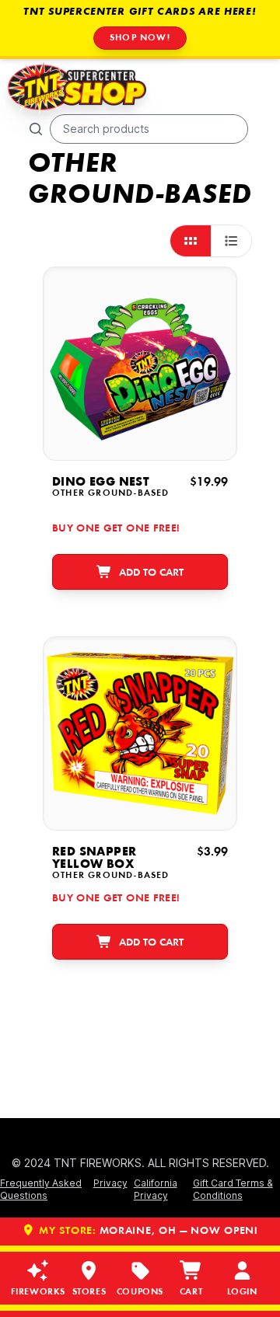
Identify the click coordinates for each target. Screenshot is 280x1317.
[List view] (231, 240)
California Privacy (155, 1189)
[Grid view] (190, 240)
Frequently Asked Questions (41, 1189)
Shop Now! (140, 38)
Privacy (110, 1183)
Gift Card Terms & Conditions (233, 1189)
